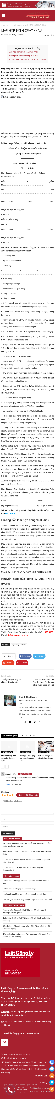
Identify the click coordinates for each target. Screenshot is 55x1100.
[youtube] (30, 722)
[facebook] (20, 722)
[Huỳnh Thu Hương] (10, 709)
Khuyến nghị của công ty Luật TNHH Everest (27, 59)
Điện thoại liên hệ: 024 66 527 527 (18, 1054)
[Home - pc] (27, 4)
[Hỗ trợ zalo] (52, 1062)
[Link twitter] (4, 1042)
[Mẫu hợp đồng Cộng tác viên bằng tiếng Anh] (27, 746)
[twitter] (35, 722)
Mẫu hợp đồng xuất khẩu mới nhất (23, 52)
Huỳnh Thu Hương (10, 35)
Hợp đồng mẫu (7, 752)
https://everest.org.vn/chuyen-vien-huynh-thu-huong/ (33, 702)
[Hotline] (52, 1076)
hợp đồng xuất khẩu (19, 645)
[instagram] (25, 722)
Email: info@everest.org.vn (15, 1058)
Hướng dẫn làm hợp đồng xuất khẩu (24, 55)
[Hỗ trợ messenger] (52, 1069)
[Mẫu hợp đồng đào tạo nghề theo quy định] (9, 746)
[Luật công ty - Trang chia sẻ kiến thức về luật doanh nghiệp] (20, 963)
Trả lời (7, 785)
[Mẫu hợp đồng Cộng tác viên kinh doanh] (46, 746)
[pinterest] (39, 722)
